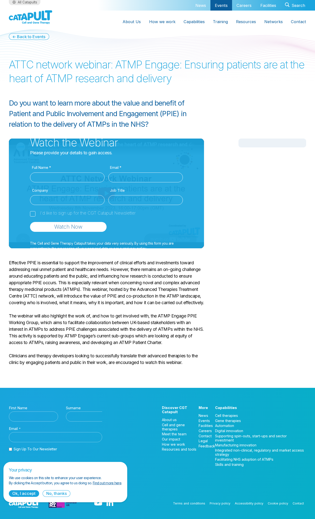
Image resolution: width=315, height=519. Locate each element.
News (200, 5)
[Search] (295, 5)
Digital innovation (229, 431)
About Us (132, 21)
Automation (224, 426)
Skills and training (229, 464)
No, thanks (56, 493)
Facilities (268, 5)
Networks (273, 21)
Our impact (171, 439)
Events (221, 5)
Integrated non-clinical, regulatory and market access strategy (259, 452)
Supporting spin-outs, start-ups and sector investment (251, 438)
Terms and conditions (189, 503)
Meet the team (174, 434)
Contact (298, 21)
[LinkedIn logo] (110, 503)
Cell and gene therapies (173, 427)
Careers (244, 5)
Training (220, 21)
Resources (246, 21)
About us (169, 420)
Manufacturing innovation (235, 445)
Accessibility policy (249, 503)
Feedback (207, 446)
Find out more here (107, 483)
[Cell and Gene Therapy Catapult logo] (30, 17)
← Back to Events (29, 36)
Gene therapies (228, 421)
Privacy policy (220, 503)
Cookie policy (278, 503)
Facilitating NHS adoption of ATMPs (244, 459)
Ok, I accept (23, 493)
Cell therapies (226, 415)
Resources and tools (179, 449)
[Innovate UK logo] (63, 503)
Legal (203, 441)
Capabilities (194, 21)
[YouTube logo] (98, 503)
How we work (162, 21)
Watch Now (68, 226)
